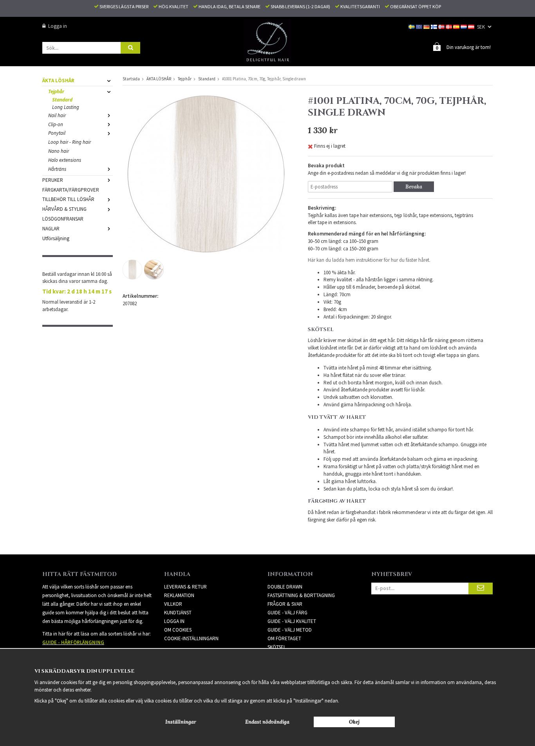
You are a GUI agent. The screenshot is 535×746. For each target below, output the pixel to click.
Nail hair (57, 115)
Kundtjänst (178, 612)
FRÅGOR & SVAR (285, 604)
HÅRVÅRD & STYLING (64, 209)
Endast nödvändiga (267, 722)
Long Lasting (65, 107)
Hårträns (57, 169)
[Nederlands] (464, 26)
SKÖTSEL (277, 647)
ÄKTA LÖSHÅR (58, 80)
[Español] (457, 26)
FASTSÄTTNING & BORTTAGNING (301, 595)
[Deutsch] (427, 26)
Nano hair (58, 151)
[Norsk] (442, 26)
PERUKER (52, 180)
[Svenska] (412, 26)
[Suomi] (434, 26)
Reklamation (179, 595)
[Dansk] (449, 26)
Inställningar (180, 722)
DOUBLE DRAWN (285, 586)
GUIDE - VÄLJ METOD (290, 629)
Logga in (57, 26)
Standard (62, 99)
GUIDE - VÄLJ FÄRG (287, 612)
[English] (419, 26)
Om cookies (178, 629)
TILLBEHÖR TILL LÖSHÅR (68, 199)
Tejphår (56, 91)
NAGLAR (51, 228)
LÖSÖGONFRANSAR (62, 218)
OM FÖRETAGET (284, 638)
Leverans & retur (185, 586)
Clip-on (55, 124)
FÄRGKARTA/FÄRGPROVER (70, 189)
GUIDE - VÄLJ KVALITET (292, 621)
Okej (354, 722)
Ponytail (56, 133)
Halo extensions (64, 160)
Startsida (131, 78)
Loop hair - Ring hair (69, 142)
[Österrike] (471, 26)
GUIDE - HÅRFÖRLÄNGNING (73, 642)
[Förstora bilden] (206, 173)
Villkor (173, 604)
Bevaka (413, 186)
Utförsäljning (55, 238)
